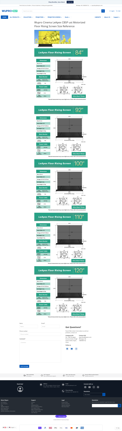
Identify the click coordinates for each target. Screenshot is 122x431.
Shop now (70, 2)
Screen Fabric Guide (36, 411)
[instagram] (93, 387)
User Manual (34, 412)
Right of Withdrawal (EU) (37, 409)
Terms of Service (65, 403)
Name (21, 323)
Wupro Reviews (4, 409)
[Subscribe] (103, 394)
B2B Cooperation (5, 408)
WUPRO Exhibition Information (8, 411)
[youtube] (89, 387)
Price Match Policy (35, 408)
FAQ (32, 403)
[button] (9, 427)
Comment (22, 339)
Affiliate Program (5, 406)
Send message (24, 366)
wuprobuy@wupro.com (97, 5)
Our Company (4, 403)
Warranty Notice (65, 406)
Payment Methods (66, 405)
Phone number (23, 331)
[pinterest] (98, 387)
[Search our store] (103, 11)
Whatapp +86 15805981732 (82, 5)
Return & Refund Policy (36, 406)
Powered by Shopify (65, 419)
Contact (33, 402)
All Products (3, 402)
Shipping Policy (34, 405)
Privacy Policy (65, 402)
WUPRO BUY (58, 419)
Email (43, 323)
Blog (2, 405)
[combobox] (63, 11)
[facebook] (85, 387)
